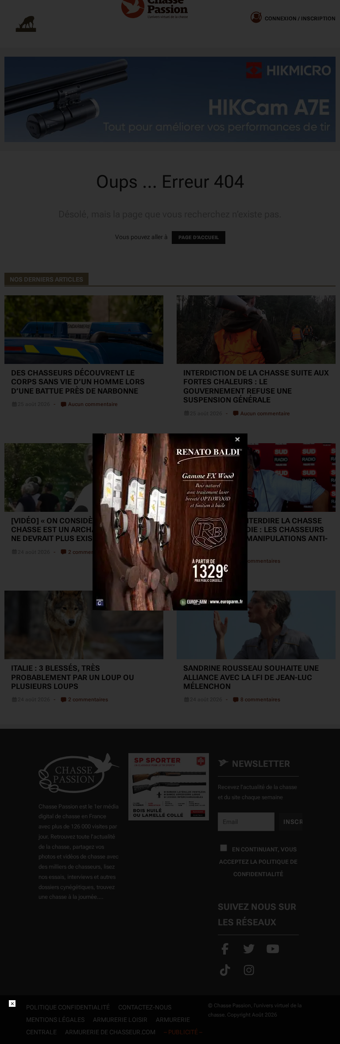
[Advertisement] (170, 1020)
